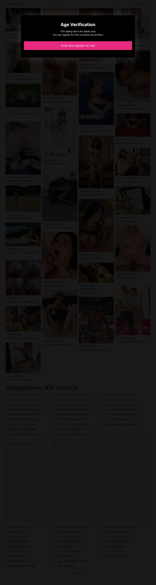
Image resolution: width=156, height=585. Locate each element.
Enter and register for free (78, 45)
